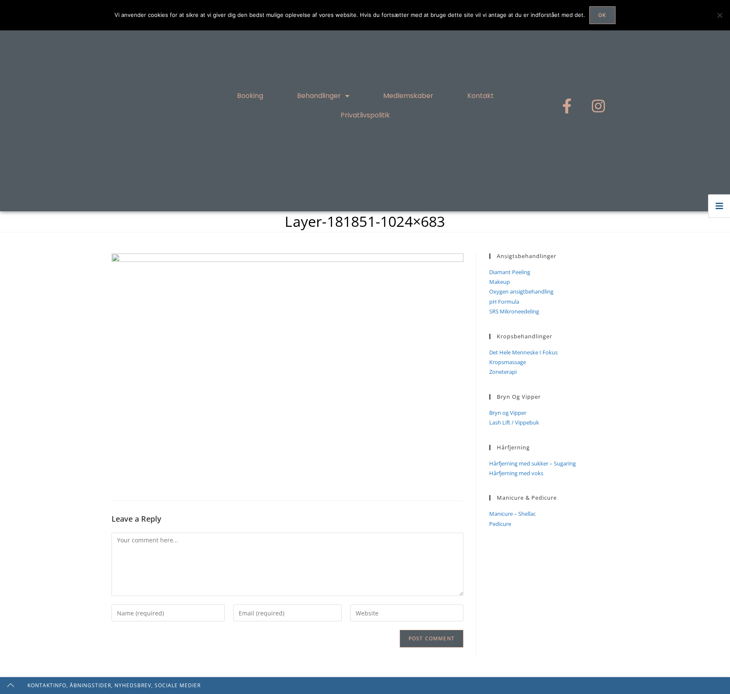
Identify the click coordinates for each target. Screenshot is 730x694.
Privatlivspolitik (365, 115)
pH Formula (504, 301)
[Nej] (719, 15)
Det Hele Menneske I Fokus (523, 352)
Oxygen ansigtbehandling (521, 291)
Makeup (499, 282)
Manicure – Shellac (512, 513)
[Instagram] (598, 105)
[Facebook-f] (567, 105)
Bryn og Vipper (507, 412)
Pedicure (500, 524)
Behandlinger (319, 96)
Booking (250, 96)
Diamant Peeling (509, 272)
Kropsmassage (507, 362)
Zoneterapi (503, 372)
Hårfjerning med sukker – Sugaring (532, 463)
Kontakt (480, 96)
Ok (602, 15)
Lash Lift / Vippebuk (514, 422)
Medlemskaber (408, 96)
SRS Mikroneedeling (514, 311)
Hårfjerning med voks (516, 473)
